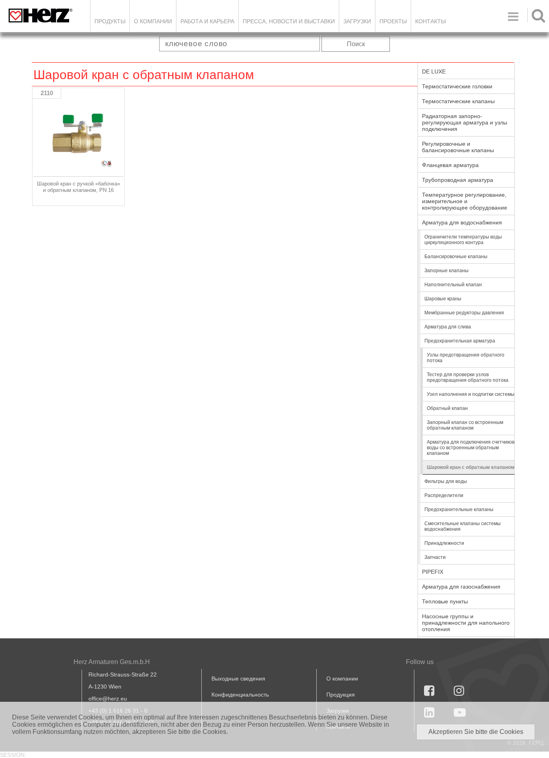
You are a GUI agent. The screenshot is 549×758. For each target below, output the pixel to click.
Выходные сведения (238, 678)
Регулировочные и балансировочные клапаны (458, 147)
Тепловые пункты (445, 601)
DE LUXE (434, 71)
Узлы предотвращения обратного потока (465, 357)
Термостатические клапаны (458, 101)
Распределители (443, 495)
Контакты (430, 21)
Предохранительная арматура (459, 341)
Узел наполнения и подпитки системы (470, 394)
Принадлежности (444, 543)
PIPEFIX (432, 571)
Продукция (340, 694)
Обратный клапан (447, 408)
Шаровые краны (442, 299)
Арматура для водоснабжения (462, 222)
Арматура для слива (447, 327)
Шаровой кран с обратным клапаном (470, 467)
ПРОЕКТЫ (393, 21)
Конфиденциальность (240, 694)
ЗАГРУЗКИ (357, 21)
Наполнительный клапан (453, 284)
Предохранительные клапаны (459, 509)
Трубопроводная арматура (457, 180)
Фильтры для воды (445, 481)
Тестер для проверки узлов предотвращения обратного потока (467, 377)
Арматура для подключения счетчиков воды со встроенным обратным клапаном (470, 447)
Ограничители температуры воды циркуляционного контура (463, 239)
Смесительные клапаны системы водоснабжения (462, 526)
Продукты (109, 21)
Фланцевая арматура (450, 165)
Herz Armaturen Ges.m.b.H (112, 661)
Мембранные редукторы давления (464, 313)
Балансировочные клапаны (456, 256)
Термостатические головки (457, 86)
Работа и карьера (207, 21)
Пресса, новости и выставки (289, 21)
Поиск (356, 44)
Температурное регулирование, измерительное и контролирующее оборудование (464, 201)
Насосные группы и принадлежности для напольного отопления (466, 622)
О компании (153, 21)
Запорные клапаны (446, 270)
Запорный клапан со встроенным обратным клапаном (465, 425)
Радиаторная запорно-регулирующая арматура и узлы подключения (464, 122)
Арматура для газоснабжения (461, 586)
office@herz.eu (107, 698)
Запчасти (435, 557)
